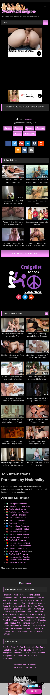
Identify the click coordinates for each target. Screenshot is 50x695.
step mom (30, 133)
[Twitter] (25, 297)
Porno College (34, 595)
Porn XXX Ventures (11, 620)
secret (41, 128)
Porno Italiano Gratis (17, 606)
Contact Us (32, 665)
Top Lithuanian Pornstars (19, 535)
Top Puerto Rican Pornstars (20, 546)
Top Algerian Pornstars (18, 504)
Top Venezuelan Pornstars (19, 557)
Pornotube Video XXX (36, 598)
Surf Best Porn (9, 647)
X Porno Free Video (16, 614)
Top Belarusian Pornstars (19, 512)
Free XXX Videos (38, 653)
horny (19, 128)
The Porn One (16, 629)
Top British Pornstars (17, 515)
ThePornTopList (23, 647)
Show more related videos (25, 253)
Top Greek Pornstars (17, 523)
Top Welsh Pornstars (17, 563)
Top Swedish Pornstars (18, 554)
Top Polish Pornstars (17, 540)
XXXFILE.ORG (25, 650)
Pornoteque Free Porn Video (15, 595)
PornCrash (7, 658)
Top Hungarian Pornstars (19, 529)
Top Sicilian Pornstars (18, 551)
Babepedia (7, 656)
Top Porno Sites (26, 620)
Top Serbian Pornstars (18, 549)
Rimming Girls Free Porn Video (31, 617)
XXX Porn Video (33, 614)
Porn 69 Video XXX (17, 603)
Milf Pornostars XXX (12, 623)
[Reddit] (31, 297)
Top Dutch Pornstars (17, 520)
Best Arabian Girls (21, 653)
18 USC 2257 (31, 668)
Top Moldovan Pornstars (19, 537)
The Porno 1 (28, 629)
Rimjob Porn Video (35, 606)
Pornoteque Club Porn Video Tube (17, 609)
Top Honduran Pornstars (19, 526)
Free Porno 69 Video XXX (21, 626)
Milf (9, 128)
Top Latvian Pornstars (18, 532)
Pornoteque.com (19, 665)
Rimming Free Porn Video (20, 612)
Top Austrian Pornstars (18, 509)
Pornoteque (28, 119)
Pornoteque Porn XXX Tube (14, 598)
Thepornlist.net (20, 656)
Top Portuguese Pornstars (19, 543)
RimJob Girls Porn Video (13, 600)
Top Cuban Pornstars (17, 518)
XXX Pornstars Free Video (21, 631)
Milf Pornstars (40, 620)
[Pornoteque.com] (20, 9)
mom (30, 128)
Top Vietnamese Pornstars (19, 560)
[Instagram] (19, 297)
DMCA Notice (18, 668)
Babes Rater (33, 656)
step (18, 133)
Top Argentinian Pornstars (19, 506)
